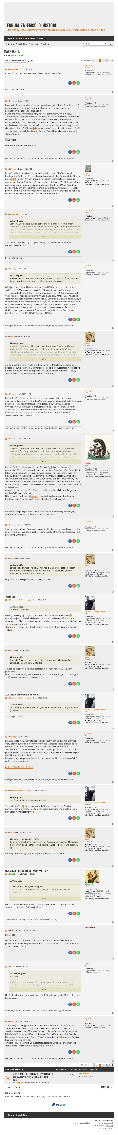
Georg (88, 98)
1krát (107, 184)
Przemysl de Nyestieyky (95, 611)
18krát (107, 354)
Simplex (19, 1083)
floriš (87, 963)
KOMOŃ (88, 65)
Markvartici (12, 51)
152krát (108, 477)
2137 (95, 889)
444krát (100, 475)
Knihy (46, 1083)
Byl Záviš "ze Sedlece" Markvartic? (26, 871)
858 (95, 71)
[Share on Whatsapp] (78, 83)
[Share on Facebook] (70, 83)
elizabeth (19, 55)
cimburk (10, 596)
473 (94, 103)
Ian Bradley (108, 1120)
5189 (95, 469)
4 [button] (106, 61)
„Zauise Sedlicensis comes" (22, 694)
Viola (87, 343)
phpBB (84, 1123)
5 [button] (109, 61)
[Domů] (31, 11)
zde (13, 179)
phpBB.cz (109, 1126)
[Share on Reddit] (74, 83)
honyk (88, 173)
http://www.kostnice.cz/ (18, 766)
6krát (107, 624)
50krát (100, 352)
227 (94, 969)
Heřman (34, 496)
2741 (95, 349)
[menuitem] (28, 39)
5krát (99, 897)
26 (94, 179)
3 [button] (103, 61)
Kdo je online (12, 1092)
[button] (94, 60)
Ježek (87, 463)
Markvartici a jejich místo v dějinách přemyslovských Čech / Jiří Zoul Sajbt (33, 1076)
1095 (95, 617)
